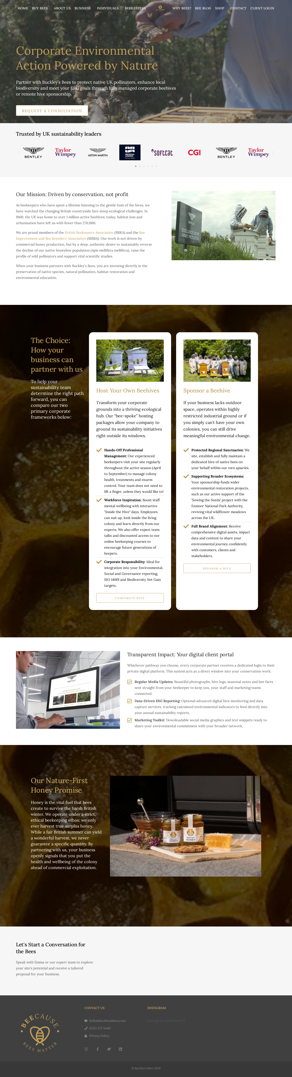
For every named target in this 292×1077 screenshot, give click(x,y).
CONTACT (238, 8)
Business (83, 8)
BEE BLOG (203, 8)
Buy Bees (40, 8)
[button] (19, 152)
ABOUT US (62, 8)
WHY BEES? (181, 8)
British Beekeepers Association (89, 232)
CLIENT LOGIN (262, 8)
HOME (23, 8)
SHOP (219, 8)
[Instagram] (86, 1049)
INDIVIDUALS (108, 8)
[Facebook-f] (97, 1049)
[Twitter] (109, 1049)
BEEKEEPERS (135, 8)
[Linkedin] (120, 1049)
